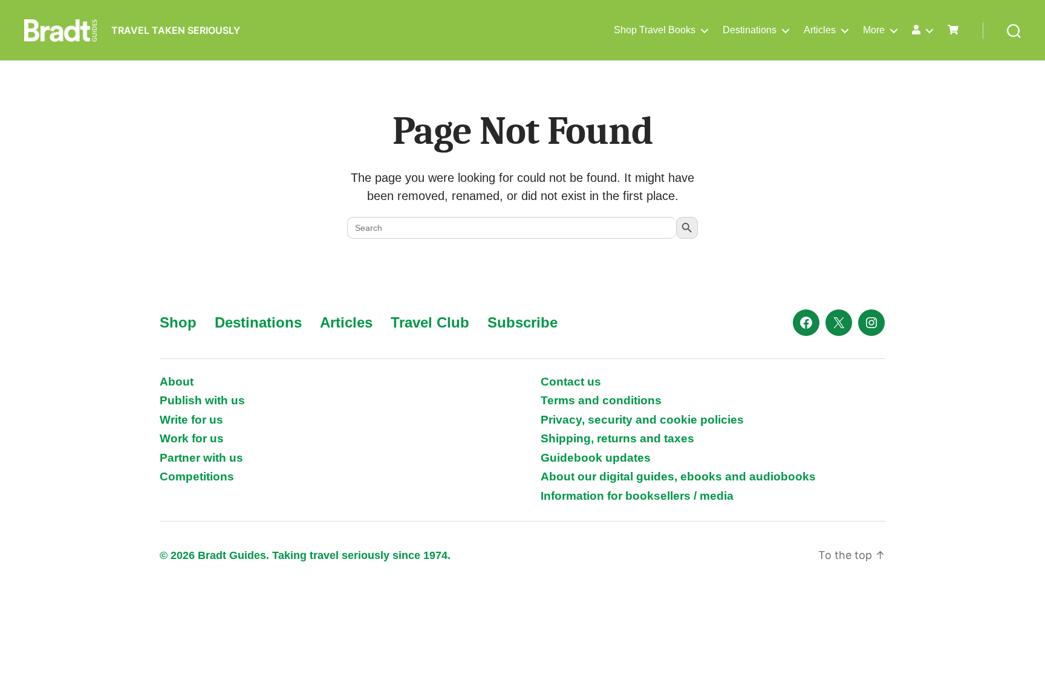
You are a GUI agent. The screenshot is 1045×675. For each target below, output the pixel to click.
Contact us (571, 381)
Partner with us (201, 457)
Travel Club (430, 322)
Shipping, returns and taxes (617, 438)
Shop (178, 322)
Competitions (197, 476)
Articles (820, 30)
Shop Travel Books (654, 30)
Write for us (191, 419)
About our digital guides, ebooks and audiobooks (678, 476)
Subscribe (522, 322)
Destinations (749, 30)
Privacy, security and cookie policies (642, 419)
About (177, 381)
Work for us (192, 438)
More (874, 30)
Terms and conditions (601, 400)
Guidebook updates (596, 457)
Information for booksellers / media (637, 495)
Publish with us (202, 400)
